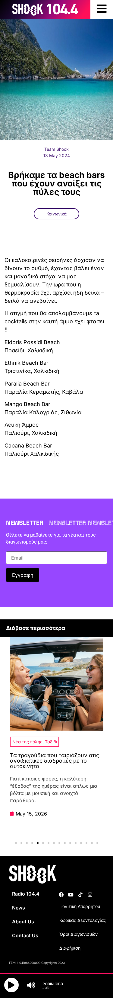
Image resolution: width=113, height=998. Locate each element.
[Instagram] (90, 894)
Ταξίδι (51, 741)
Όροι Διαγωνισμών (78, 934)
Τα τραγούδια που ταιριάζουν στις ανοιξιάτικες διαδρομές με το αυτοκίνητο (54, 760)
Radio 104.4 (25, 894)
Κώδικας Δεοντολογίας (82, 920)
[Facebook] (61, 894)
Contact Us (25, 935)
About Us (23, 922)
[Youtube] (71, 894)
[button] (16, 843)
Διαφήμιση (69, 948)
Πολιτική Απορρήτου (79, 906)
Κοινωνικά (56, 213)
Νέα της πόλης (27, 741)
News (18, 908)
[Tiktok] (80, 894)
